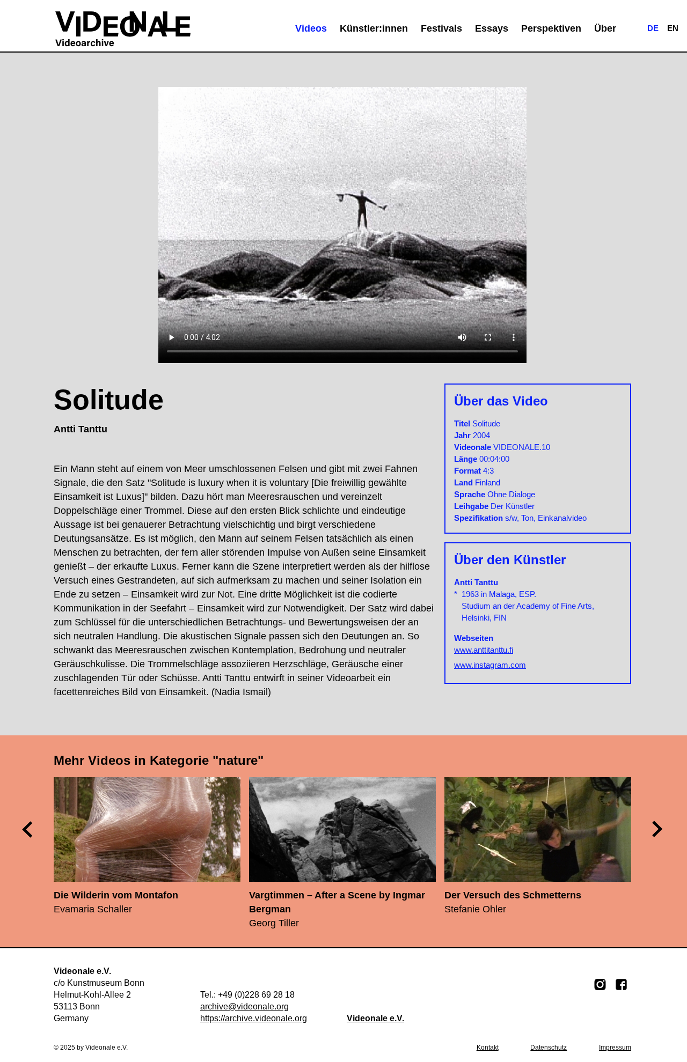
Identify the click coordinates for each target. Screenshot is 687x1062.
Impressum (615, 1047)
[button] (658, 829)
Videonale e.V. (375, 1018)
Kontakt (488, 1047)
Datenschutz (548, 1047)
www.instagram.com (490, 664)
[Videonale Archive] (123, 28)
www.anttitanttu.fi (483, 649)
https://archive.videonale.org (253, 1018)
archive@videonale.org (244, 1006)
